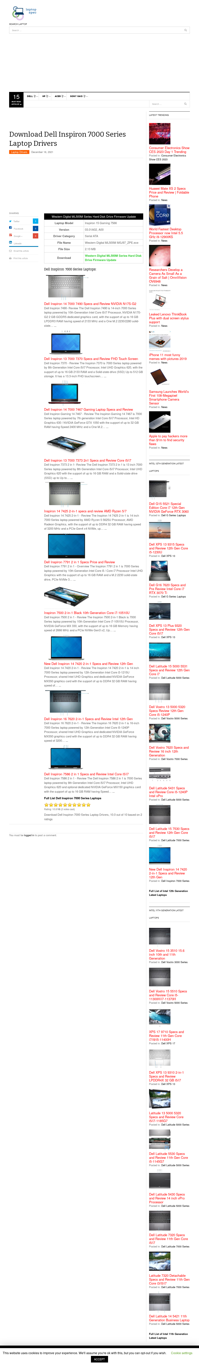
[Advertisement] (99, 61)
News (164, 200)
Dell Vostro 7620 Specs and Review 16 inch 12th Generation (169, 751)
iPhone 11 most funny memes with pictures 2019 (168, 357)
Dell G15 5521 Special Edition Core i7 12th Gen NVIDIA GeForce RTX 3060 (169, 507)
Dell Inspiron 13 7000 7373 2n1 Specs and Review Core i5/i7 (87, 460)
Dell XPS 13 (168, 556)
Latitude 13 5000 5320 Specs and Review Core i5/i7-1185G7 (166, 1117)
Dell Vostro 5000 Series (174, 718)
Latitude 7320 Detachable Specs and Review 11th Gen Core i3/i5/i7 (169, 1279)
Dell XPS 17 (168, 1043)
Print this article (20, 258)
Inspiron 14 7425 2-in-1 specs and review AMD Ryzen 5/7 (85, 511)
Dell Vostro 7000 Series (174, 759)
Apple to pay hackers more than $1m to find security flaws (168, 440)
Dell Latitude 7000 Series (175, 840)
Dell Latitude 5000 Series (175, 678)
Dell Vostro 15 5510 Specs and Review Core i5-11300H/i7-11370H (168, 995)
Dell (30, 96)
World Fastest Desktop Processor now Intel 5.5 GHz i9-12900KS (166, 233)
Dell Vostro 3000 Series (174, 962)
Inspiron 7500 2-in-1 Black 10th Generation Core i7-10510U (86, 613)
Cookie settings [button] (181, 1353)
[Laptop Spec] (23, 13)
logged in (29, 835)
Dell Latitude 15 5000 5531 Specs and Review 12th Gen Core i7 (169, 670)
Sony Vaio (76, 96)
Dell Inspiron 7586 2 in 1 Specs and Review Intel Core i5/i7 (86, 774)
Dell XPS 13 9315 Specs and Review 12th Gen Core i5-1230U (168, 548)
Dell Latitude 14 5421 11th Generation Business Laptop (169, 1318)
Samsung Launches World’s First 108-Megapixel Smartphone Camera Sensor (169, 397)
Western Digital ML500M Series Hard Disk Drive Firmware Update (113, 257)
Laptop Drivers (19, 152)
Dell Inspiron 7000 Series (175, 881)
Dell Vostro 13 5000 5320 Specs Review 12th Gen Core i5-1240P (167, 710)
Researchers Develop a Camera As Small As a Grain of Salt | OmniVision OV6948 (168, 275)
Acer (58, 96)
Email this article (21, 250)
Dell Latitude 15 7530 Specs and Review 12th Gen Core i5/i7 (169, 832)
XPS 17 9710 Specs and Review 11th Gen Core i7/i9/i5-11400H (166, 1035)
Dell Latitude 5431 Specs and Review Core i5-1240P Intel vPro (168, 792)
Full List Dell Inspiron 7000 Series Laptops (72, 798)
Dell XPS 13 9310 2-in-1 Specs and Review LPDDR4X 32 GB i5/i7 (166, 1076)
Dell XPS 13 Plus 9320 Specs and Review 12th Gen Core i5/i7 (169, 629)
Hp (43, 96)
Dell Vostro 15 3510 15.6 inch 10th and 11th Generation (166, 954)
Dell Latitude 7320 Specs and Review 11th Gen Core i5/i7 (168, 1239)
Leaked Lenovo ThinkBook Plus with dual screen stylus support (169, 318)
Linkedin (18, 243)
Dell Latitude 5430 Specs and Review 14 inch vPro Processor (167, 1198)
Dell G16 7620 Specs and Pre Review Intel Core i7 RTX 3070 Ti (167, 589)
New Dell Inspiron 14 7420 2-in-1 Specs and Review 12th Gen (88, 663)
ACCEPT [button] (99, 1359)
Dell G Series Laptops (173, 515)
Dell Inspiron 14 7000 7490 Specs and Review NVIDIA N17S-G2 (90, 303)
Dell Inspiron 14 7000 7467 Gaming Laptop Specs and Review (88, 409)
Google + (18, 236)
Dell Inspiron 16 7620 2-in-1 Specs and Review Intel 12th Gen (88, 719)
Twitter (16, 221)
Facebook (18, 228)
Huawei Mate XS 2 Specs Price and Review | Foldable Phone (169, 192)
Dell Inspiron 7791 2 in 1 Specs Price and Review (79, 562)
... (55, 325)
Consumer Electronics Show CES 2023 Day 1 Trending (169, 150)
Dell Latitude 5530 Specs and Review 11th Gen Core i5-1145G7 (168, 1157)
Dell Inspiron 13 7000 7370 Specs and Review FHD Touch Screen (91, 358)
